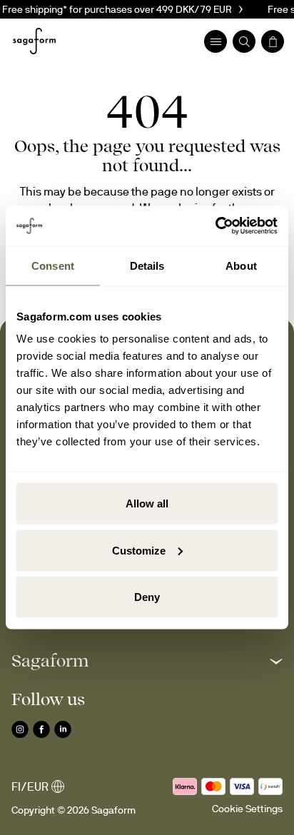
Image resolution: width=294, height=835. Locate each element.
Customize (139, 550)
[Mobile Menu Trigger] (215, 41)
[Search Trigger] (244, 41)
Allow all (147, 503)
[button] (147, 660)
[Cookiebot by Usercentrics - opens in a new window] (215, 226)
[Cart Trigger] (272, 41)
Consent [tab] (52, 265)
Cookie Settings (247, 809)
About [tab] (241, 265)
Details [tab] (147, 265)
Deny (147, 597)
